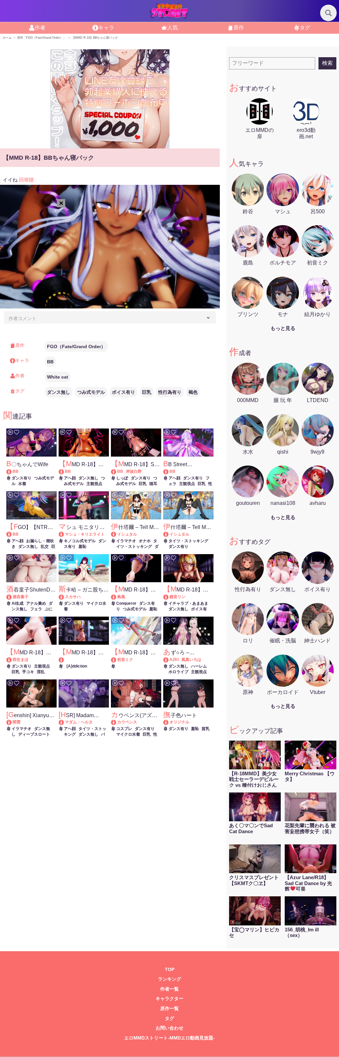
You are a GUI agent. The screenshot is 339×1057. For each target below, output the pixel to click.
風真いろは (191, 659)
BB (50, 361)
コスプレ (124, 728)
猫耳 (153, 483)
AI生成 (18, 603)
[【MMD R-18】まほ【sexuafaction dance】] (12, 659)
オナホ (145, 541)
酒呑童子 (20, 596)
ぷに (49, 609)
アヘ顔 (70, 478)
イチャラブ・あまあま (188, 603)
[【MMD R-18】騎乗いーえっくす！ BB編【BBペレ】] (64, 471)
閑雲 (17, 722)
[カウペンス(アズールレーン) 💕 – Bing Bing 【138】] (116, 722)
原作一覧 (169, 1008)
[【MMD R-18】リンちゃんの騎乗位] (169, 596)
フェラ (36, 609)
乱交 (45, 546)
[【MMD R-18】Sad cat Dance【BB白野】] (116, 471)
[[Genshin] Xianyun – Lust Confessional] (12, 722)
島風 (121, 596)
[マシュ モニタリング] (64, 534)
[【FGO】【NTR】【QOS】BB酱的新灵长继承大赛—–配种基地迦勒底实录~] (12, 534)
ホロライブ (178, 672)
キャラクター (169, 998)
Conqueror (126, 603)
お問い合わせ (169, 1028)
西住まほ (20, 659)
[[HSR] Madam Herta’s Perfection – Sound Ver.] (64, 722)
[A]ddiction (77, 666)
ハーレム (199, 666)
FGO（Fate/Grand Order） (76, 346)
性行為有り (169, 392)
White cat (57, 377)
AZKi (174, 659)
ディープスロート (34, 734)
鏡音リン (177, 596)
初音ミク (125, 659)
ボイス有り (123, 392)
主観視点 (94, 483)
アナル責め (36, 603)
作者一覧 (169, 989)
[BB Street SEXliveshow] (169, 471)
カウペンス (127, 722)
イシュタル (127, 534)
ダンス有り (21, 478)
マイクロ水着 (128, 734)
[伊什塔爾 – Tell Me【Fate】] (169, 534)
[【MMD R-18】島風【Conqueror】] (116, 596)
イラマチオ (126, 541)
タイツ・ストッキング (188, 541)
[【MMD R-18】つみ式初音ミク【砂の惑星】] (116, 659)
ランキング (169, 979)
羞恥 (82, 546)
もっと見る (282, 328)
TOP (169, 969)
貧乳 (206, 728)
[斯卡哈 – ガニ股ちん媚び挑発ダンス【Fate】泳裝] (64, 596)
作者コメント (22, 318)
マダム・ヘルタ (79, 722)
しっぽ (122, 478)
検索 (327, 63)
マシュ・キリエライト (85, 534)
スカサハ (73, 596)
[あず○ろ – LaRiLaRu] (169, 659)
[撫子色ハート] (169, 722)
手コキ (28, 672)
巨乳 (146, 392)
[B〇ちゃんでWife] (12, 471)
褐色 (193, 392)
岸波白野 (134, 471)
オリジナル (179, 722)
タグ (169, 1018)
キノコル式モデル (80, 541)
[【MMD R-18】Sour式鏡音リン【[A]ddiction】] (84, 660)
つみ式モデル (91, 392)
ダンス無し (58, 392)
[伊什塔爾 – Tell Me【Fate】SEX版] (116, 534)
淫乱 (41, 672)
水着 (22, 483)
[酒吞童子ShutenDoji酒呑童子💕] (12, 596)
